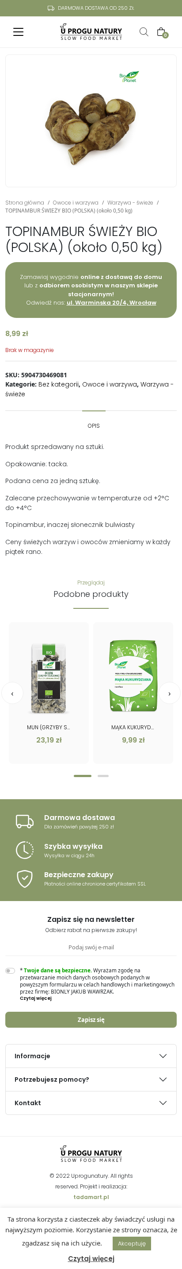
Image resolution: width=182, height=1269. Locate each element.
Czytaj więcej (91, 1258)
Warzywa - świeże (130, 202)
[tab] (94, 421)
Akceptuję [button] (132, 1243)
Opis (94, 425)
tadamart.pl (91, 1197)
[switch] (10, 971)
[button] (83, 776)
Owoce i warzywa (76, 202)
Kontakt (28, 1103)
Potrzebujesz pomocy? (52, 1079)
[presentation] (12, 693)
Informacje (32, 1056)
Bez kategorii (58, 384)
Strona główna (24, 202)
